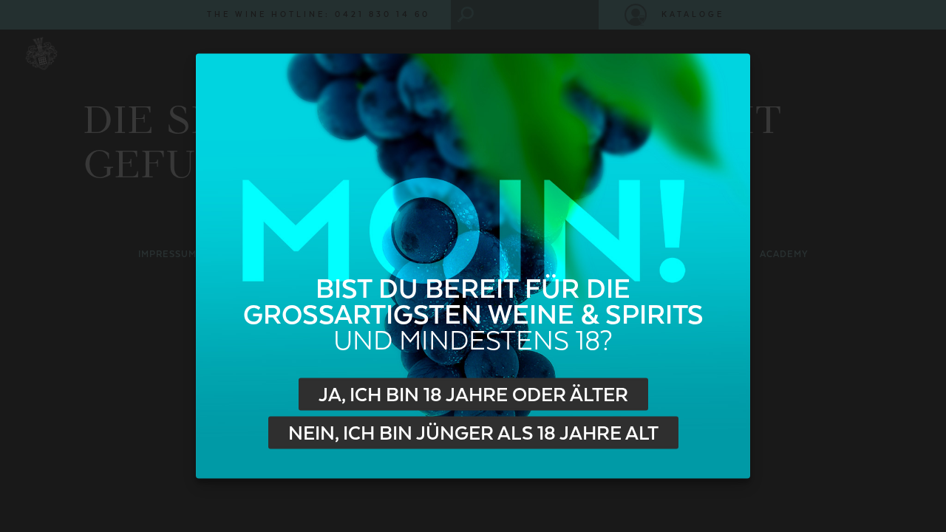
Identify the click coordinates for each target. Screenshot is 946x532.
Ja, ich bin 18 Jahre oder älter (473, 394)
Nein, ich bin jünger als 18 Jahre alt (473, 433)
